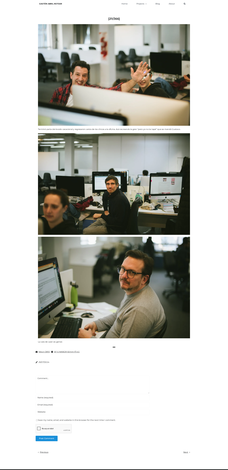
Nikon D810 (44, 352)
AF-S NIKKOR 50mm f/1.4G (67, 352)
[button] (184, 3)
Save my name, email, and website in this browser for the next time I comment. (77, 420)
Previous (44, 452)
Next (185, 452)
